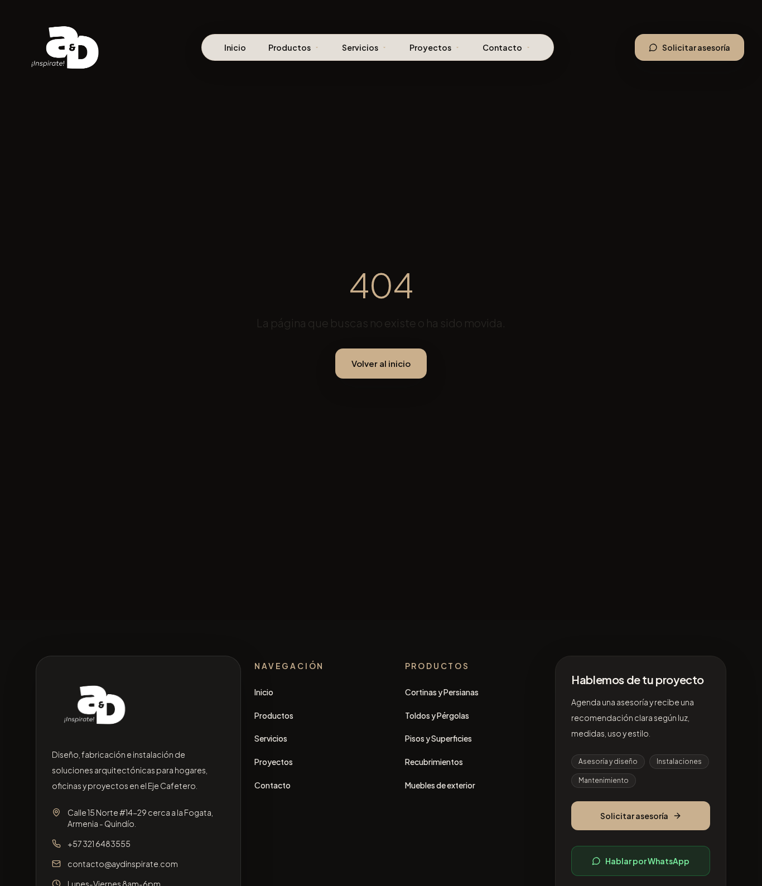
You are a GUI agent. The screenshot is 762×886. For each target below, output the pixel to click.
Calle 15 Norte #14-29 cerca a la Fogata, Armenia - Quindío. (140, 818)
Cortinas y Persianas (442, 692)
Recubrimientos (434, 762)
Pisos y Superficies (438, 738)
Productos (289, 47)
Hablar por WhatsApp (647, 861)
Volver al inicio (381, 363)
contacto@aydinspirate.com (122, 864)
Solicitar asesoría (696, 47)
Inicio (235, 47)
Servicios (360, 47)
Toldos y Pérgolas (437, 715)
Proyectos (430, 47)
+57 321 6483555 (99, 844)
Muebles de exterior (440, 785)
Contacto (502, 47)
